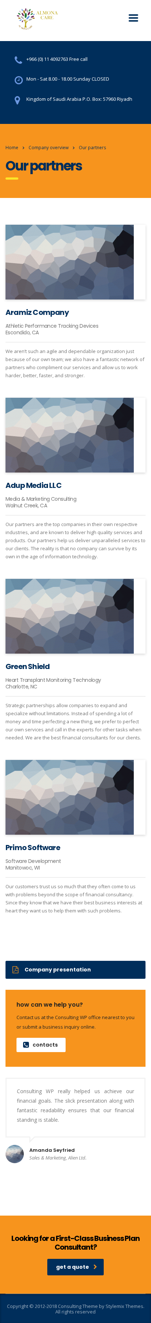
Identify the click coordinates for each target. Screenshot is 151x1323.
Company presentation (58, 969)
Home (11, 147)
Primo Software (32, 847)
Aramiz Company (37, 312)
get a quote (72, 1267)
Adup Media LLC (33, 485)
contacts (45, 1044)
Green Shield (27, 666)
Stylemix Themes (124, 1306)
